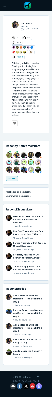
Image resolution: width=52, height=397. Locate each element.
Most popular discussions (18, 192)
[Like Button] (14, 123)
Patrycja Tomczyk (22, 310)
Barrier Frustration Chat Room (28, 243)
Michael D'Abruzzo (33, 234)
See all (11, 178)
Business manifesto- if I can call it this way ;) (27, 299)
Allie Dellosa (19, 296)
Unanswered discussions (18, 196)
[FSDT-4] (13, 57)
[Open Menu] (4, 5)
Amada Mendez (20, 351)
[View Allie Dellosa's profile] (15, 24)
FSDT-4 (20, 57)
